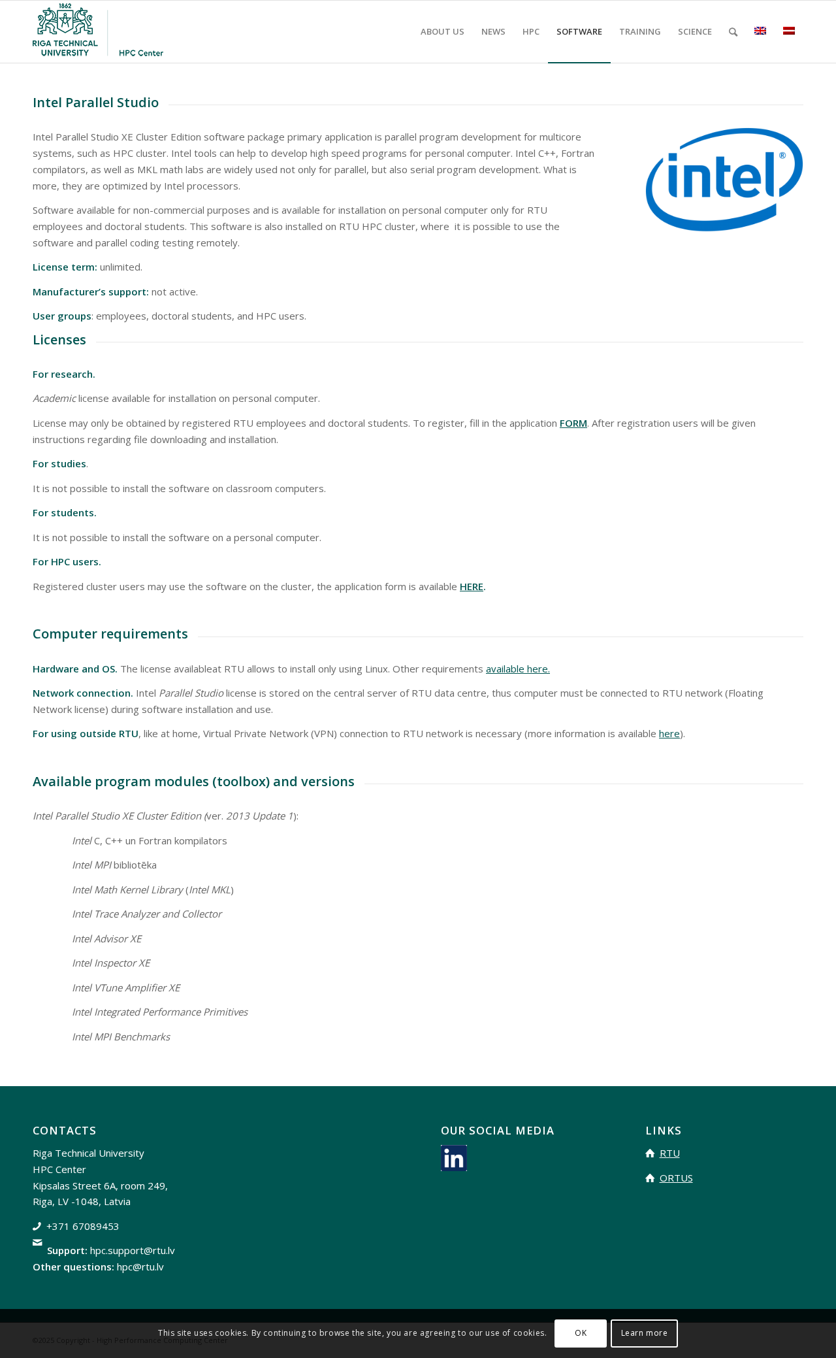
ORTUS (676, 1177)
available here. (518, 668)
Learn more (644, 1332)
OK (581, 1332)
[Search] (733, 32)
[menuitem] (442, 32)
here (669, 733)
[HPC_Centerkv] (98, 32)
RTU (670, 1152)
